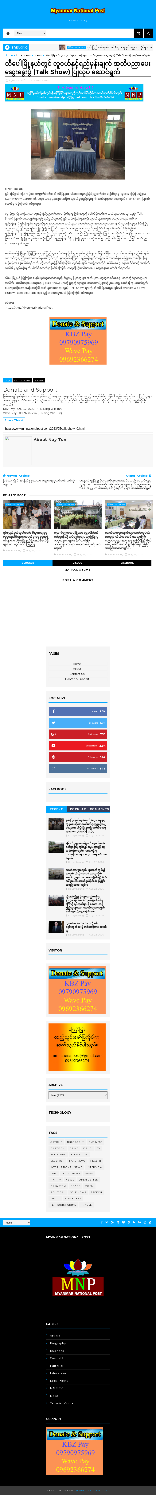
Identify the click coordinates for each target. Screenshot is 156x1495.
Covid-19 (57, 1358)
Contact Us (77, 674)
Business (95, 1142)
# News (38, 380)
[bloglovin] (123, 1222)
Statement (73, 1198)
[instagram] (145, 1222)
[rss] (134, 1222)
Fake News (77, 1160)
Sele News (78, 1192)
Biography (75, 1142)
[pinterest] (118, 1222)
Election (57, 1160)
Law (53, 1173)
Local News (60, 47)
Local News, (33, 80)
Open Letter (88, 1179)
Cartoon (57, 1148)
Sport (55, 1198)
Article (56, 1142)
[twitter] (106, 1222)
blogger (28, 562)
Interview (95, 1167)
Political (57, 1192)
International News (66, 1167)
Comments (99, 809)
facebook (127, 562)
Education (79, 1154)
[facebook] (101, 1222)
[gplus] (112, 1222)
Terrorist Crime (63, 1204)
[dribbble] (129, 1222)
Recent (56, 809)
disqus (77, 562)
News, (45, 80)
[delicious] (150, 1222)
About (77, 668)
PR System (58, 1186)
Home (9, 55)
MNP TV (55, 1179)
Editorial (56, 1366)
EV (98, 1148)
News (38, 55)
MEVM (89, 1173)
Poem (89, 1186)
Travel (86, 1204)
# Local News (22, 380)
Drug (87, 1148)
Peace (75, 1186)
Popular (78, 809)
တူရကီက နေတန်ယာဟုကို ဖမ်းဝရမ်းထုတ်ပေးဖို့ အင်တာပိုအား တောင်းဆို (86, 927)
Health (95, 1160)
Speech (96, 1192)
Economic (58, 1154)
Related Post (14, 495)
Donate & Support (77, 679)
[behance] (139, 1222)
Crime (74, 1148)
